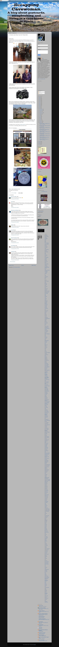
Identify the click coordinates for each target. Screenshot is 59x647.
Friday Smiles (22, 124)
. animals (46, 272)
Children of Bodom (46, 372)
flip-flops (46, 521)
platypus (46, 556)
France (46, 316)
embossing (46, 516)
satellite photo (47, 569)
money (46, 546)
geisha (46, 527)
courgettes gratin (47, 510)
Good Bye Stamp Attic (42, 633)
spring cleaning (47, 577)
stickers (46, 585)
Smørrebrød (46, 460)
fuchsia (46, 525)
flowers (46, 522)
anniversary (46, 330)
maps (45, 248)
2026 (39, 97)
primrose (46, 560)
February (41, 121)
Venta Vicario (46, 326)
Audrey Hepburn (47, 366)
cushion (46, 513)
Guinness (46, 398)
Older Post (34, 265)
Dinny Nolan (46, 384)
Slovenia (46, 459)
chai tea (46, 500)
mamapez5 (12, 251)
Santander (46, 455)
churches (46, 247)
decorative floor (47, 515)
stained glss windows (46, 580)
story (45, 586)
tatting (45, 589)
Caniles (46, 250)
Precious (46, 305)
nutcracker (46, 550)
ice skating (46, 537)
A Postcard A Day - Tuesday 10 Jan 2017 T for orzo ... (44, 135)
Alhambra (46, 359)
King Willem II (47, 419)
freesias (46, 524)
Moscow (46, 321)
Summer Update (41, 631)
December (41, 109)
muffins (46, 547)
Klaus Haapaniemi (47, 420)
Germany (46, 246)
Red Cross (46, 448)
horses (46, 534)
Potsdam (46, 446)
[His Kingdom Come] (44, 191)
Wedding (46, 482)
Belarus (46, 283)
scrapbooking (47, 249)
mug (45, 297)
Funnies (46, 394)
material (46, 544)
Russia (46, 245)
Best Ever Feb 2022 (41, 617)
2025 (39, 98)
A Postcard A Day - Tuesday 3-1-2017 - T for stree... (44, 139)
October (41, 111)
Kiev (45, 418)
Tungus (46, 475)
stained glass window (46, 578)
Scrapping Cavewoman (16, 4)
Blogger (35, 644)
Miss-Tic (46, 434)
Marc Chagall (46, 429)
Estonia (46, 315)
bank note (46, 489)
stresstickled (41, 621)
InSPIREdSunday (47, 318)
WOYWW (46, 238)
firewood (46, 341)
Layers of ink (41, 605)
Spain (45, 239)
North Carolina (47, 437)
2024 (39, 99)
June (40, 116)
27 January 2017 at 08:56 (15, 227)
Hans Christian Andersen (47, 403)
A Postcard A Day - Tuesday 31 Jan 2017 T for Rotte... (44, 124)
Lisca (43, 58)
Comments (40, 93)
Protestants (46, 447)
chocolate (46, 502)
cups (45, 512)
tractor (46, 594)
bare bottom (46, 490)
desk (45, 294)
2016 (39, 141)
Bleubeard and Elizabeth (15, 210)
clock (45, 503)
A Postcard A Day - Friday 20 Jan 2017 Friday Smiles (44, 129)
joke (45, 343)
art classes (46, 331)
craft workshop (47, 511)
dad (45, 514)
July (40, 115)
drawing (46, 296)
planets (46, 555)
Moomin (46, 435)
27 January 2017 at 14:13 (15, 242)
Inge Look (46, 261)
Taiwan (46, 273)
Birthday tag (40, 628)
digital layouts (47, 340)
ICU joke (46, 406)
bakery (46, 332)
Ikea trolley (46, 407)
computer (46, 505)
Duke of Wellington (46, 387)
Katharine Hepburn (46, 414)
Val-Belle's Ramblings (42, 618)
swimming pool (47, 587)
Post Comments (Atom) (16, 267)
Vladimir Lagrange (47, 480)
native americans (47, 548)
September (41, 112)
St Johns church (47, 465)
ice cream (46, 536)
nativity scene (47, 549)
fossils (45, 523)
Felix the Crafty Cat (14, 237)
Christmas (46, 304)
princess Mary (47, 561)
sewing (46, 298)
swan (45, 350)
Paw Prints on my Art (42, 632)
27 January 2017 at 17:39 (15, 248)
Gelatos (46, 396)
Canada (46, 284)
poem (45, 557)
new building (46, 257)
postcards (46, 235)
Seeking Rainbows (42, 616)
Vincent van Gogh (47, 479)
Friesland (46, 392)
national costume (47, 270)
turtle (45, 282)
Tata (45, 473)
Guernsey (46, 397)
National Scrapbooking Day (42, 635)
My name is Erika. (14, 196)
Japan (45, 320)
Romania (46, 449)
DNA (45, 380)
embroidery (46, 276)
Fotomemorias (41, 624)
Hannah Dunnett (47, 401)
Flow (45, 287)
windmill (46, 599)
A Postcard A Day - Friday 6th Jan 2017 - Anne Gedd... (44, 137)
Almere (46, 361)
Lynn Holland (13, 245)
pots (45, 559)
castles (46, 338)
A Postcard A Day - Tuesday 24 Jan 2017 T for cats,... (44, 127)
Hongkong (46, 317)
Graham (46, 260)
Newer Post (11, 265)
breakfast (46, 337)
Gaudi (45, 395)
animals (46, 329)
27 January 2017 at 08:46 (15, 222)
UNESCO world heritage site (47, 478)
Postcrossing (46, 236)
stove (45, 299)
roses (45, 568)
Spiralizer (46, 462)
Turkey (46, 476)
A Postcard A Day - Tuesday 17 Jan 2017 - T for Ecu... (44, 131)
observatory (46, 310)
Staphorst (46, 468)
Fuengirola (46, 393)
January (41, 122)
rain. (45, 566)
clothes (46, 504)
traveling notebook (47, 352)
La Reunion (46, 423)
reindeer (46, 567)
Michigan (46, 433)
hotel (45, 535)
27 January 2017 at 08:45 (15, 207)
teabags (46, 590)
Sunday (46, 306)
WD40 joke (46, 481)
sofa (45, 349)
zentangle (46, 271)
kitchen (46, 259)
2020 (39, 104)
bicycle (46, 493)
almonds (46, 307)
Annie (12, 201)
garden (46, 526)
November (41, 110)
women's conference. (46, 601)
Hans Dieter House (46, 405)
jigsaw (45, 277)
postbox (46, 558)
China (45, 285)
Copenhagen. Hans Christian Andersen (47, 378)
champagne (46, 501)
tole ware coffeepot (46, 593)
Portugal (46, 445)
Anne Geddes (47, 364)
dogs (45, 295)
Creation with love (41, 610)
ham (45, 533)
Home (22, 265)
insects (46, 342)
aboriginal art (46, 327)
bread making (47, 494)
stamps (46, 237)
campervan (46, 308)
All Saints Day (47, 360)
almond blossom (47, 328)
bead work (46, 492)
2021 (39, 103)
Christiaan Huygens (46, 374)
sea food (46, 571)
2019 (39, 105)
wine (45, 600)
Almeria (46, 362)
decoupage (46, 293)
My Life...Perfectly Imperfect (43, 613)
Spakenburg (46, 461)
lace (45, 309)
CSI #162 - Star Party (42, 638)
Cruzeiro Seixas (47, 379)
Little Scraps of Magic (42, 607)
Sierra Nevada (47, 458)
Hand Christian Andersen (47, 400)
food (45, 240)
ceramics (46, 499)
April (40, 118)
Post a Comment (12, 261)
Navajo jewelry (47, 436)
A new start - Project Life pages (43, 640)
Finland (46, 258)
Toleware (46, 474)
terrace (46, 351)
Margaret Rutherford (46, 430)
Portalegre (46, 444)
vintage (46, 353)
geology (46, 528)
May (40, 117)
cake (45, 275)
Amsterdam (46, 363)
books (45, 262)
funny (45, 256)
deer (45, 339)
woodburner (46, 354)
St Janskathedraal (47, 464)
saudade (46, 570)
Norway (46, 438)
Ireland (46, 319)
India (45, 408)
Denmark (46, 286)
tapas (45, 588)
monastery (46, 545)
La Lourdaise (46, 422)
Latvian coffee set (47, 424)
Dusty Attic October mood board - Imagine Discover (43, 615)
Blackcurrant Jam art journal (42, 606)
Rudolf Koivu (46, 450)
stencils (46, 584)
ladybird (46, 538)
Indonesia (46, 409)
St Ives (46, 463)
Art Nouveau (46, 365)
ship (45, 572)
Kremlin (46, 421)
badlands (46, 488)
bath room (46, 491)
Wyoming (46, 483)
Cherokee (46, 371)
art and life (40, 627)
